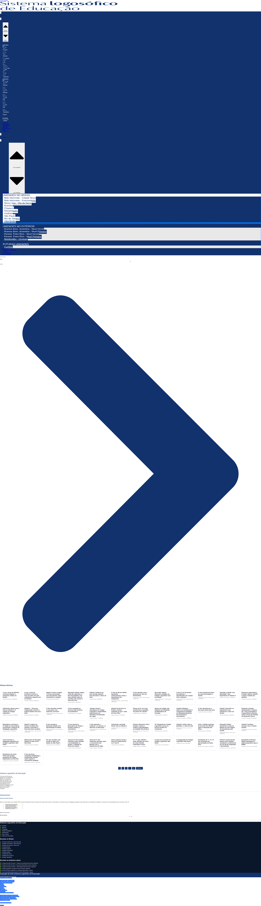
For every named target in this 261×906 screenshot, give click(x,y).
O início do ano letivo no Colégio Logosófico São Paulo (163, 741)
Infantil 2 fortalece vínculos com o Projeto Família (249, 726)
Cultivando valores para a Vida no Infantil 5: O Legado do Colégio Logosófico (11, 711)
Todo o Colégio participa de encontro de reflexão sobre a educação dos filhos (206, 727)
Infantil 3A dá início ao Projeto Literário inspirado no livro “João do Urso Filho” (119, 711)
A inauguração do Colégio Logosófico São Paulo (184, 740)
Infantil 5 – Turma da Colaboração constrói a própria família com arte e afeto (32, 711)
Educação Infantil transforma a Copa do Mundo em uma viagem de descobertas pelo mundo (227, 727)
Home (1, 259)
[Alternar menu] (0, 12)
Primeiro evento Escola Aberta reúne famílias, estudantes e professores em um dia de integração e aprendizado (228, 743)
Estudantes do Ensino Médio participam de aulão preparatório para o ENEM (249, 742)
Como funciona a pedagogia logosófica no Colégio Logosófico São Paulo (11, 742)
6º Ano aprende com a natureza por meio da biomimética (140, 694)
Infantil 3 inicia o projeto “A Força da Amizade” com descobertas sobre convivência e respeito (54, 695)
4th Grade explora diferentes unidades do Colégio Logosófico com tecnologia (162, 695)
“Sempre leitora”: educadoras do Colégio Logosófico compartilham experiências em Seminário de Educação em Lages (98, 712)
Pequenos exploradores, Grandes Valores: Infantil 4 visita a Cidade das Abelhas (249, 695)
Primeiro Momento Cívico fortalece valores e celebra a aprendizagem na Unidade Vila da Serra (141, 727)
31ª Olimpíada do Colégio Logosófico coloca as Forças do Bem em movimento (163, 727)
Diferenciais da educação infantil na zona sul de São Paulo (32, 741)
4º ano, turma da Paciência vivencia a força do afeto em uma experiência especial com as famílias (32, 696)
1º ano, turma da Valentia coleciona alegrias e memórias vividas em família (11, 695)
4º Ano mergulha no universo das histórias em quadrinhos (75, 710)
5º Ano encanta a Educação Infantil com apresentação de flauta (53, 726)
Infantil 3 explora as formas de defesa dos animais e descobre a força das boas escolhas (32, 727)
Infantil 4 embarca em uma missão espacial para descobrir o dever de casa (98, 695)
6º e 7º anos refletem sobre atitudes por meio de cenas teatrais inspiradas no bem (140, 742)
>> (131, 816)
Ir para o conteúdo (4, 0)
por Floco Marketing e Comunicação (8, 876)
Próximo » (139, 768)
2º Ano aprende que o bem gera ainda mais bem (206, 709)
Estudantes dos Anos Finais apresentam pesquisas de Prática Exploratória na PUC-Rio (10, 756)
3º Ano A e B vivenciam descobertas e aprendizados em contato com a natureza (184, 695)
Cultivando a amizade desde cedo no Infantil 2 (119, 725)
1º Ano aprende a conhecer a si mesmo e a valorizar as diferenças (98, 726)
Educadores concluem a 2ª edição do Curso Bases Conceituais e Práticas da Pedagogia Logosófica (11, 727)
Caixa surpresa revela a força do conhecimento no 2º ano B (118, 741)
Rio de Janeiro (3, 815)
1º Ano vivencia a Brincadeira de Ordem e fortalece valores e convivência (75, 727)
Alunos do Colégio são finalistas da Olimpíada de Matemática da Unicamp (162, 711)
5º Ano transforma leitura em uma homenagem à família (206, 694)
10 (133, 768)
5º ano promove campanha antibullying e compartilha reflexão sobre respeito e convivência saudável (32, 757)
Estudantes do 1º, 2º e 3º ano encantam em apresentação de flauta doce (206, 742)
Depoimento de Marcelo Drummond (6, 798)
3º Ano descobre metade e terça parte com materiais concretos (54, 710)
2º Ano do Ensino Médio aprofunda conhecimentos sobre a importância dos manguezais (119, 696)
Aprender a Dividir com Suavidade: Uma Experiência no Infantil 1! (228, 694)
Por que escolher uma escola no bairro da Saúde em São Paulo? (53, 741)
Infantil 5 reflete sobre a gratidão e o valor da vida (184, 725)
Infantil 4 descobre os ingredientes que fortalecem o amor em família (227, 711)
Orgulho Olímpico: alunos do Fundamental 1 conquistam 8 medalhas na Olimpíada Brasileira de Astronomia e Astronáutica (184, 712)
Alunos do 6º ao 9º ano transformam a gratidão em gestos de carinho (140, 710)
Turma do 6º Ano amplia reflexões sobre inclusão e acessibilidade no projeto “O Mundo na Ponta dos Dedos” (76, 743)
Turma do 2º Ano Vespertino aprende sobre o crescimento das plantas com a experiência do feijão (98, 743)
